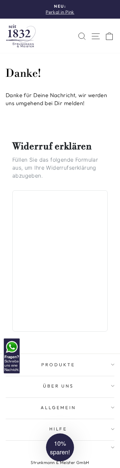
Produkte (58, 364)
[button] (60, 447)
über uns (58, 386)
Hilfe (58, 428)
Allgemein (58, 407)
